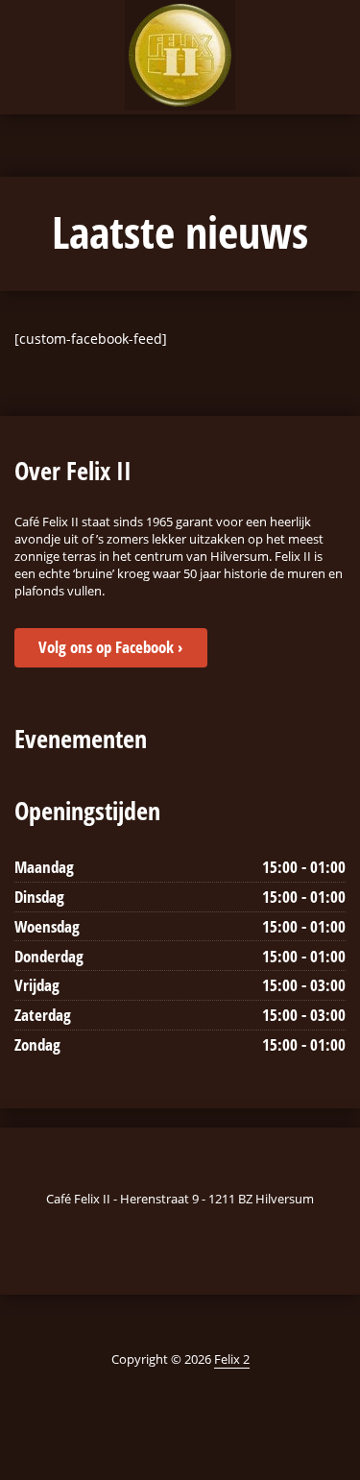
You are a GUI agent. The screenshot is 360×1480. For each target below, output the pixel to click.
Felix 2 (232, 1359)
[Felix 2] (180, 55)
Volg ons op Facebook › (110, 647)
